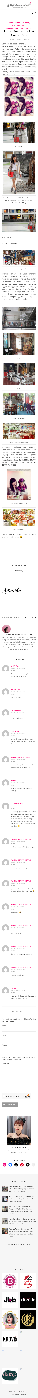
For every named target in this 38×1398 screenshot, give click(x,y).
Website (4, 1045)
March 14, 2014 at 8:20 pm (18, 883)
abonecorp (15, 689)
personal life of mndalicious (19, 28)
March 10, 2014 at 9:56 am (18, 668)
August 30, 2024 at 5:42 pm (18, 990)
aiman (13, 780)
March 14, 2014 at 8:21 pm (18, 948)
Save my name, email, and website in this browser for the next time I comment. (19, 1058)
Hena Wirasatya (17, 804)
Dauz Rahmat (16, 710)
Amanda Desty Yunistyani (12, 617)
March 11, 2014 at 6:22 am (18, 759)
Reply (13, 670)
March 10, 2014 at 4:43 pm (18, 712)
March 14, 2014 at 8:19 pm (18, 862)
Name (4, 1025)
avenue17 (14, 988)
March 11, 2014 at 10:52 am (18, 782)
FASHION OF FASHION (16, 23)
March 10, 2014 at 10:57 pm (18, 733)
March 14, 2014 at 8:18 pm (18, 841)
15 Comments (25, 39)
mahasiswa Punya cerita (20, 757)
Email (4, 1035)
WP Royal (23, 1394)
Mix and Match (18, 25)
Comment (5, 1064)
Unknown (15, 666)
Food (27, 23)
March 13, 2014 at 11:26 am (18, 806)
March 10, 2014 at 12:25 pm (18, 691)
